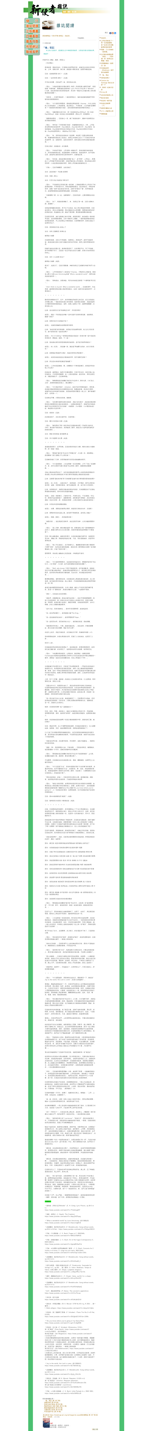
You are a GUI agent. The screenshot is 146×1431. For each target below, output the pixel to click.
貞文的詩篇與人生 (107, 95)
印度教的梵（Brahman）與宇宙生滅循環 (107, 70)
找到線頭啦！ (105, 78)
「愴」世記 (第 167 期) (52, 1400)
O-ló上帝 (104, 92)
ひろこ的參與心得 (107, 111)
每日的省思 (105, 98)
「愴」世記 (105, 75)
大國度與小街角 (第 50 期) (53, 1410)
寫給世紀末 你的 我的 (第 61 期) (55, 1406)
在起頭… (104, 38)
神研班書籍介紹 (106, 108)
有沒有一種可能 (106, 101)
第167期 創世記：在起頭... (61, 36)
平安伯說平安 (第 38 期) (52, 1411)
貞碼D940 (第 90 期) (51, 1402)
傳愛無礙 (104, 114)
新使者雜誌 (46, 36)
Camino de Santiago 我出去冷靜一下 (107, 83)
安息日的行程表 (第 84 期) (53, 1404)
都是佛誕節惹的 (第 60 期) (53, 1408)
